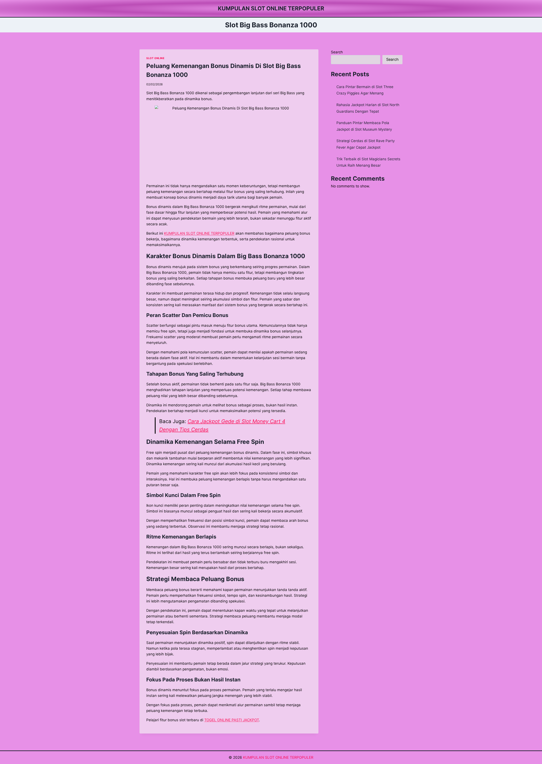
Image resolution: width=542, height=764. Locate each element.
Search (337, 52)
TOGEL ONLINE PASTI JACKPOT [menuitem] (231, 720)
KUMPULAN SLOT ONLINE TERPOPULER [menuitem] (199, 233)
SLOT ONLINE (155, 58)
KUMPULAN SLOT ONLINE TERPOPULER (278, 757)
